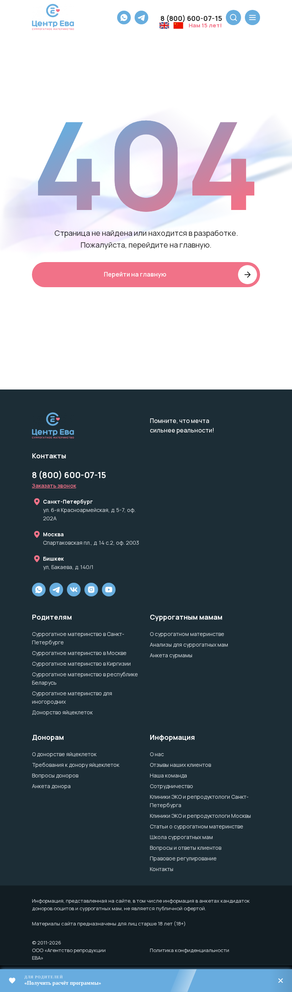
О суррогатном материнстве (187, 633)
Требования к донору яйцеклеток (75, 764)
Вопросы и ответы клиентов (185, 847)
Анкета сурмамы (171, 655)
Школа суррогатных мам (181, 837)
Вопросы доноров (55, 775)
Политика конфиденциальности (189, 950)
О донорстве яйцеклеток (64, 754)
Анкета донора (51, 786)
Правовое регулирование (183, 858)
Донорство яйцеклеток (62, 712)
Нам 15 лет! (205, 25)
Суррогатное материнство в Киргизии (81, 663)
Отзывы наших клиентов (180, 764)
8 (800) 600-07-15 (191, 18)
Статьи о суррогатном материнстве (196, 826)
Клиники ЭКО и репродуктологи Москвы (200, 815)
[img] (91, 589)
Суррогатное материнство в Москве (79, 653)
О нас (157, 754)
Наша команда (168, 775)
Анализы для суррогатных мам (189, 644)
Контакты (161, 869)
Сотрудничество (171, 786)
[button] (54, 485)
